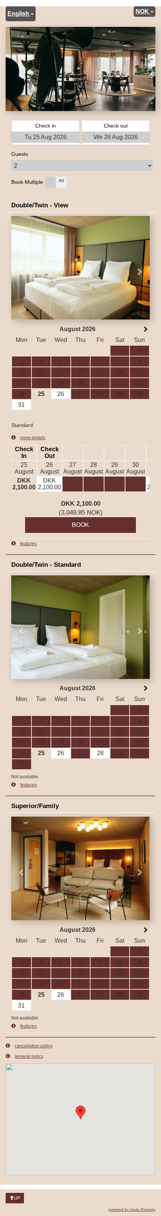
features (28, 543)
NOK (143, 11)
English (19, 13)
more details (32, 437)
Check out (116, 126)
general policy (29, 1056)
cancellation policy (33, 1046)
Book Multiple (27, 182)
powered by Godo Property (132, 1209)
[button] (21, 268)
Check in (45, 126)
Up (17, 1198)
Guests (19, 154)
